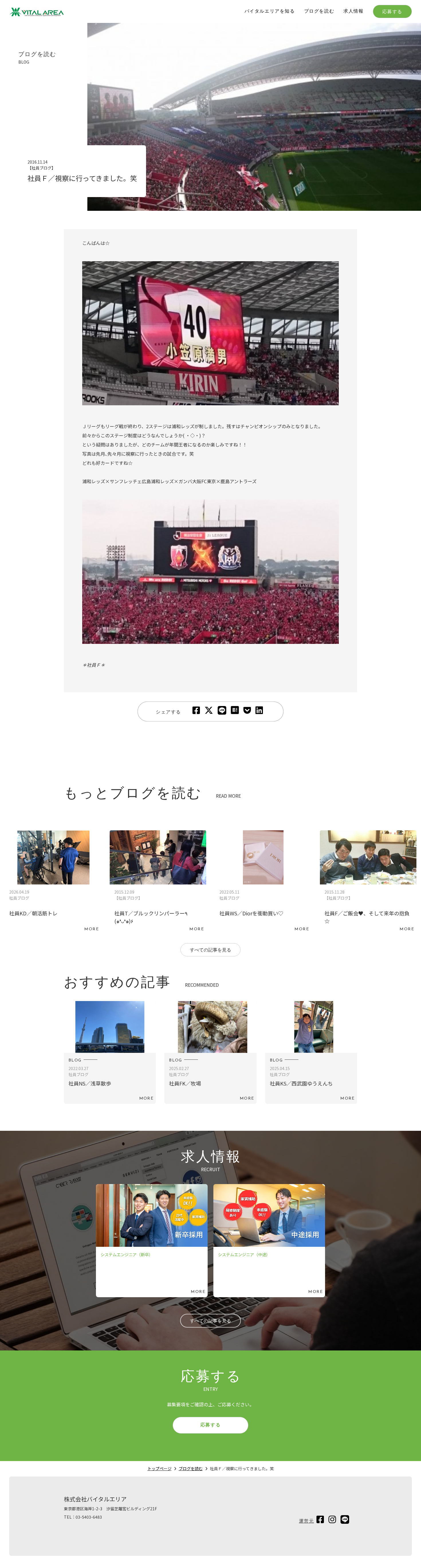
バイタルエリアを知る (270, 11)
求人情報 (353, 11)
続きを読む (53, 882)
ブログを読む (319, 11)
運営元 (306, 1521)
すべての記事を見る (210, 950)
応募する (392, 12)
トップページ (159, 1468)
